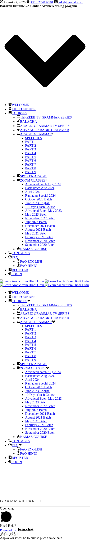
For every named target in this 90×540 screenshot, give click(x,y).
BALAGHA (28, 121)
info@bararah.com (70, 2)
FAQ (15, 257)
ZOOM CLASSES (33, 180)
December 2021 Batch (40, 226)
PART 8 (30, 168)
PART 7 (30, 164)
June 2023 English (37, 203)
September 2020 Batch (40, 244)
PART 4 (30, 153)
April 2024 (32, 192)
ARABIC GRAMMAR (36, 134)
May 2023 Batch (36, 214)
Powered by (8, 530)
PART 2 (30, 145)
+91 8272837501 (42, 2)
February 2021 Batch (39, 237)
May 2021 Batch (36, 233)
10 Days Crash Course (40, 207)
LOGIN (16, 274)
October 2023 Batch (38, 199)
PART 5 (30, 157)
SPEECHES (33, 138)
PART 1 (30, 142)
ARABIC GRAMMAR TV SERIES (44, 126)
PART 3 (30, 149)
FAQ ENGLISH (31, 261)
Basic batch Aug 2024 (39, 188)
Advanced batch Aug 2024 (43, 184)
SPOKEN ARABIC (33, 176)
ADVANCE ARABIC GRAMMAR (44, 130)
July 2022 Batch (36, 222)
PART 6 (30, 160)
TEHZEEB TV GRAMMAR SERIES (46, 117)
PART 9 (30, 172)
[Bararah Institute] (44, 283)
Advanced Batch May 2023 (43, 210)
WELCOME (20, 105)
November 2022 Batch (40, 218)
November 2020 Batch (40, 241)
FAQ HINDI (28, 265)
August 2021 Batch (38, 229)
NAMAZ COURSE (33, 249)
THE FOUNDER (24, 109)
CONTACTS (21, 253)
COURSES (19, 113)
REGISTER (20, 270)
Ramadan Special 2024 (40, 195)
